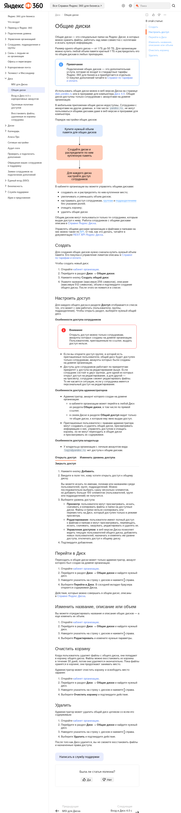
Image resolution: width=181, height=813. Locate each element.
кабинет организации (86, 269)
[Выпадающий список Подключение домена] (6, 33)
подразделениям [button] (126, 200)
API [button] (82, 231)
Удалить (153, 55)
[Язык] (130, 5)
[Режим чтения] (146, 14)
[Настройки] (123, 5)
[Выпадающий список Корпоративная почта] (6, 67)
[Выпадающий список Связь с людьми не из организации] (6, 54)
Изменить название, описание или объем (161, 43)
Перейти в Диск (158, 37)
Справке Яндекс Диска (82, 223)
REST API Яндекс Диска (88, 234)
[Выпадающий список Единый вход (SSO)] (6, 180)
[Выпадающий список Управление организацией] (6, 39)
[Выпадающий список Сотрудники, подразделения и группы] (6, 46)
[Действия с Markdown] (164, 14)
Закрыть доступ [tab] (65, 463)
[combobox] (155, 6)
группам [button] (108, 200)
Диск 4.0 (119, 93)
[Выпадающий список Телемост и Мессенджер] (6, 73)
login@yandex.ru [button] (75, 450)
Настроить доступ (159, 32)
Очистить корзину (159, 50)
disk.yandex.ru (63, 93)
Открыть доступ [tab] (65, 457)
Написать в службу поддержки (79, 757)
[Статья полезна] (153, 14)
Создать (153, 26)
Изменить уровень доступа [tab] (97, 457)
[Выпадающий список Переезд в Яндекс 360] (6, 28)
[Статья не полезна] (159, 14)
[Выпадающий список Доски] (6, 125)
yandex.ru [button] (116, 108)
